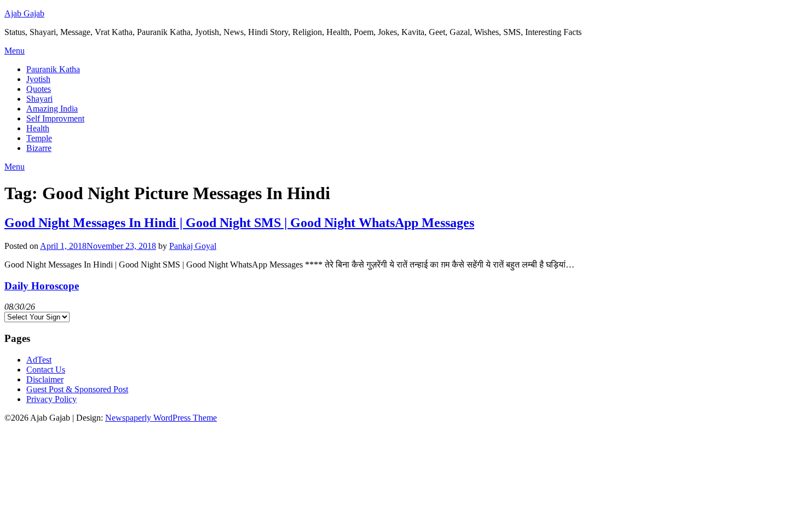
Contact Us (45, 369)
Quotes (38, 89)
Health (37, 128)
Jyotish (38, 79)
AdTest (38, 359)
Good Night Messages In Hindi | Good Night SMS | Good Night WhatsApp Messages (239, 223)
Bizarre (38, 148)
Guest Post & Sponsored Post (77, 389)
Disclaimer (45, 379)
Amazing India (52, 108)
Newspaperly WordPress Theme (161, 417)
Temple (39, 138)
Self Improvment (55, 118)
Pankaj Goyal (192, 246)
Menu (14, 50)
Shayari (39, 98)
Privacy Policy (51, 399)
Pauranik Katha (53, 69)
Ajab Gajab (24, 13)
